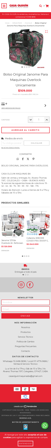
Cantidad (5, 120)
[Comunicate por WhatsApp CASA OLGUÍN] (44, 425)
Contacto (25, 351)
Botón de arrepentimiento (25, 422)
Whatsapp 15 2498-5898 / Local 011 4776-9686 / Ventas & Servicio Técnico (25, 362)
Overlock (28, 23)
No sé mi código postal (10, 148)
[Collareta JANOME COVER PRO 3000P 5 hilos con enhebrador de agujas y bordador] (38, 222)
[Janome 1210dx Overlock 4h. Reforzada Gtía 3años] (12, 224)
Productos (25, 332)
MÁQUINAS (17, 23)
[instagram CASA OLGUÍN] (21, 284)
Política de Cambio (25, 341)
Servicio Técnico (25, 337)
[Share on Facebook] (23, 159)
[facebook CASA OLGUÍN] (30, 284)
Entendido (25, 443)
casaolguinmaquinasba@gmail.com (25, 376)
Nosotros (25, 327)
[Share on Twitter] (28, 159)
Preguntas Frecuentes (25, 346)
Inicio (7, 23)
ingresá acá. (25, 418)
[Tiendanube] (25, 407)
